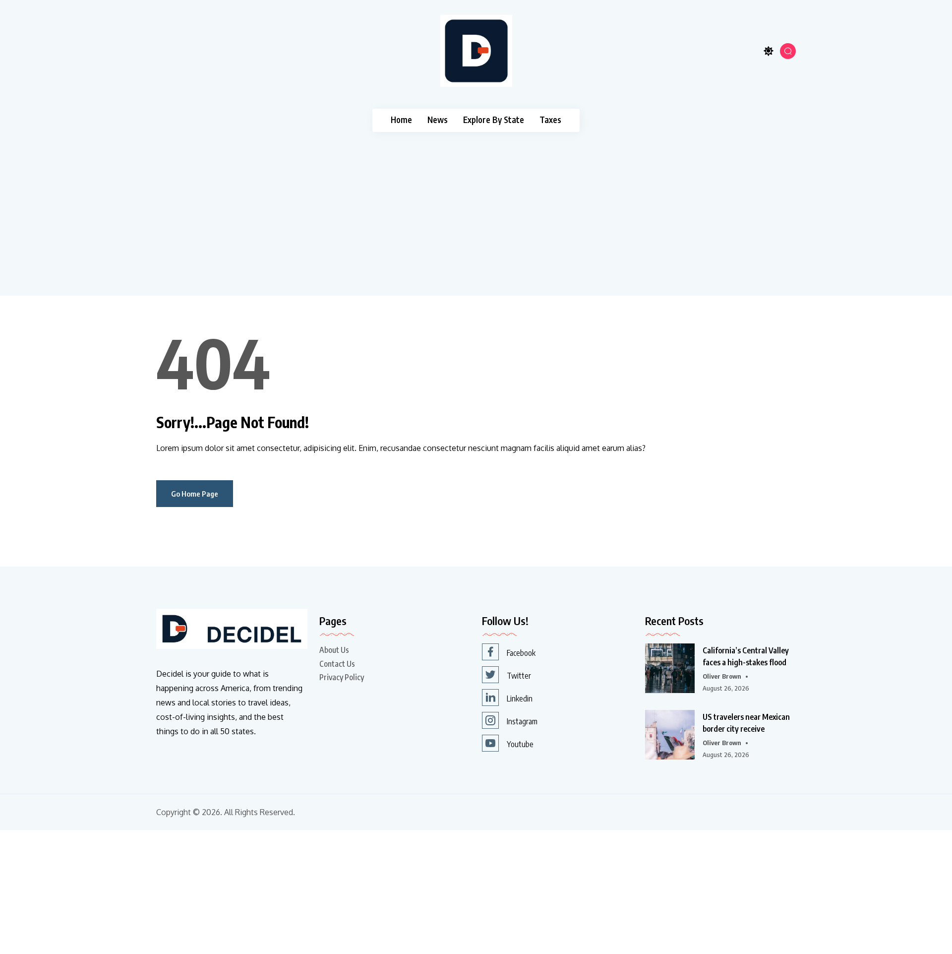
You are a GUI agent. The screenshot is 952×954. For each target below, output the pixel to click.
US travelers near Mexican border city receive (746, 723)
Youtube (520, 744)
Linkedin (520, 698)
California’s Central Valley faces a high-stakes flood (746, 656)
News (437, 120)
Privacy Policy (341, 677)
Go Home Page (194, 493)
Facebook (521, 653)
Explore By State (493, 120)
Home (401, 120)
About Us (334, 650)
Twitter (519, 676)
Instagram (522, 721)
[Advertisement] (476, 206)
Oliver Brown (722, 676)
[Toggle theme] (769, 51)
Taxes (550, 120)
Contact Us (337, 664)
